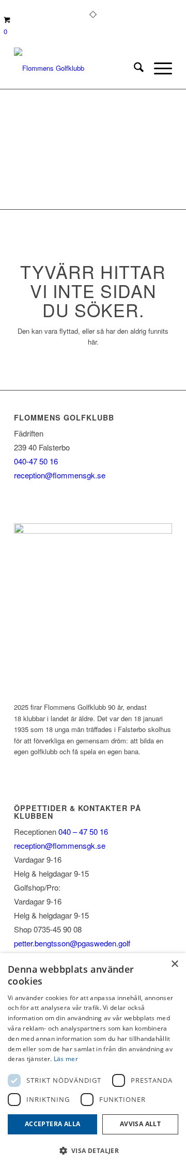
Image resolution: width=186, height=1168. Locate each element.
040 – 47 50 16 (82, 831)
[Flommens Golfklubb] (77, 68)
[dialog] (93, 1060)
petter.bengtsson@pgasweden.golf (72, 943)
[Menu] (158, 68)
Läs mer (66, 1058)
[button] (93, 1150)
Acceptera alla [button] (53, 1123)
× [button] (174, 964)
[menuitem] (133, 68)
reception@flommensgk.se (59, 475)
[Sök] (133, 68)
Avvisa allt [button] (140, 1123)
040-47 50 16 (36, 461)
